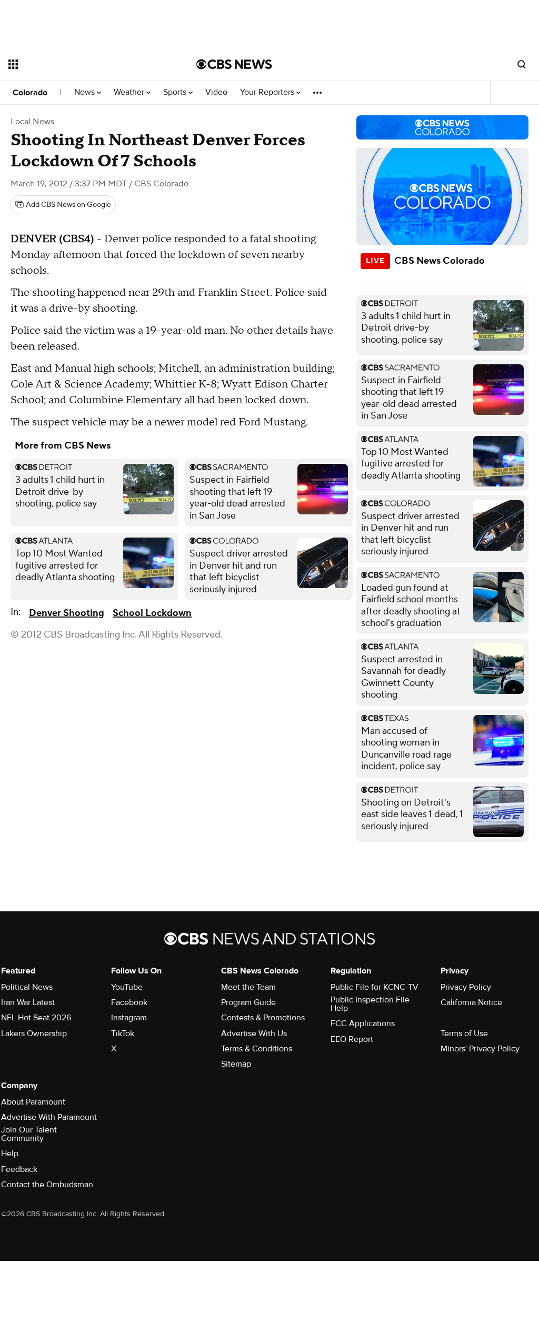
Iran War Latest (28, 1002)
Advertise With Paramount (49, 1117)
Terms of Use (464, 1033)
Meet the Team (248, 987)
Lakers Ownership (34, 1033)
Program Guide (248, 1002)
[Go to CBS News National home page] (234, 64)
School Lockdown (152, 613)
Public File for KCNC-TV (374, 987)
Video (216, 92)
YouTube (127, 987)
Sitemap (236, 1064)
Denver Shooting (66, 613)
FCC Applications (363, 1023)
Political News (27, 987)
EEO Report (352, 1039)
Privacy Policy (466, 987)
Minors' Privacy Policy (480, 1049)
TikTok (122, 1033)
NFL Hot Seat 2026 (36, 1017)
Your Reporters (268, 92)
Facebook (129, 1002)
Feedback (19, 1169)
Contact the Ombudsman (47, 1184)
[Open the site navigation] (83, 64)
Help (9, 1153)
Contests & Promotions (263, 1017)
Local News (32, 121)
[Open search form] (521, 64)
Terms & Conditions (256, 1049)
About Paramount (33, 1102)
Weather (130, 92)
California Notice (471, 1002)
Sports (175, 92)
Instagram (129, 1017)
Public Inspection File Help (370, 1004)
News (85, 92)
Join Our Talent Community (29, 1134)
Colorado (30, 92)
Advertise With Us (254, 1033)
